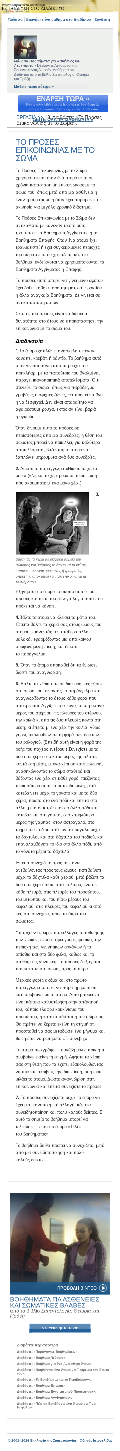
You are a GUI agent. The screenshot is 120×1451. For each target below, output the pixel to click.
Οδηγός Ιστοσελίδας (96, 1440)
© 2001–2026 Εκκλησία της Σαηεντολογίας (42, 1440)
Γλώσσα (16, 19)
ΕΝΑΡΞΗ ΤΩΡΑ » (63, 98)
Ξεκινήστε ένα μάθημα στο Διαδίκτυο (58, 19)
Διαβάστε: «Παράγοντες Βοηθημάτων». (48, 1351)
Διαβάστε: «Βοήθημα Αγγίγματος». (44, 1397)
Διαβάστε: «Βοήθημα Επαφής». (42, 1385)
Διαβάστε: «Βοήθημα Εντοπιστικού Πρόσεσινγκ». (56, 1391)
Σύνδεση (102, 19)
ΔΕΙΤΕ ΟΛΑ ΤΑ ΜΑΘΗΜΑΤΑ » (63, 119)
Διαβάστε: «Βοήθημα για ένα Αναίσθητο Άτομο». (55, 1364)
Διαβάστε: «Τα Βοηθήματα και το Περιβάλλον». (54, 1379)
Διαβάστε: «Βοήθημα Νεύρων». (41, 1357)
